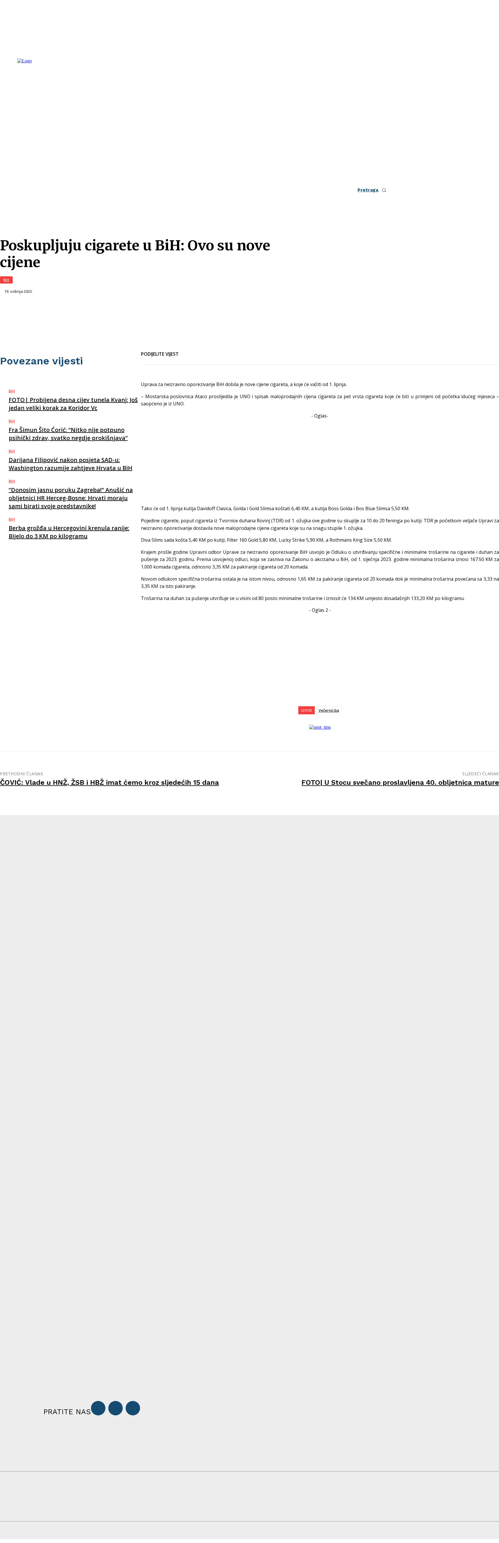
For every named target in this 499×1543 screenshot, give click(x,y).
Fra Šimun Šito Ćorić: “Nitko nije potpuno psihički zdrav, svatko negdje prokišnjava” (68, 434)
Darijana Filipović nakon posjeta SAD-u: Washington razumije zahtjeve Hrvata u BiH (70, 464)
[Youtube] (133, 1408)
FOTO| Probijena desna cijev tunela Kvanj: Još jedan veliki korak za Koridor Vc (73, 404)
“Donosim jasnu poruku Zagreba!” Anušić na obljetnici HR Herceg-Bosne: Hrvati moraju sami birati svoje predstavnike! (71, 498)
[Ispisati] (229, 350)
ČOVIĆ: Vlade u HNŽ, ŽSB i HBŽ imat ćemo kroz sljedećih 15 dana (109, 782)
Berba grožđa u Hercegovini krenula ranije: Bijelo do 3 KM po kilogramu (69, 532)
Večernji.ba (329, 710)
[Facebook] (188, 350)
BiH (6, 279)
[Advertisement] (320, 460)
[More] (251, 350)
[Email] (209, 350)
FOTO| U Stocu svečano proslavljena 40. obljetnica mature (400, 782)
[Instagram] (115, 1408)
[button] (373, 190)
